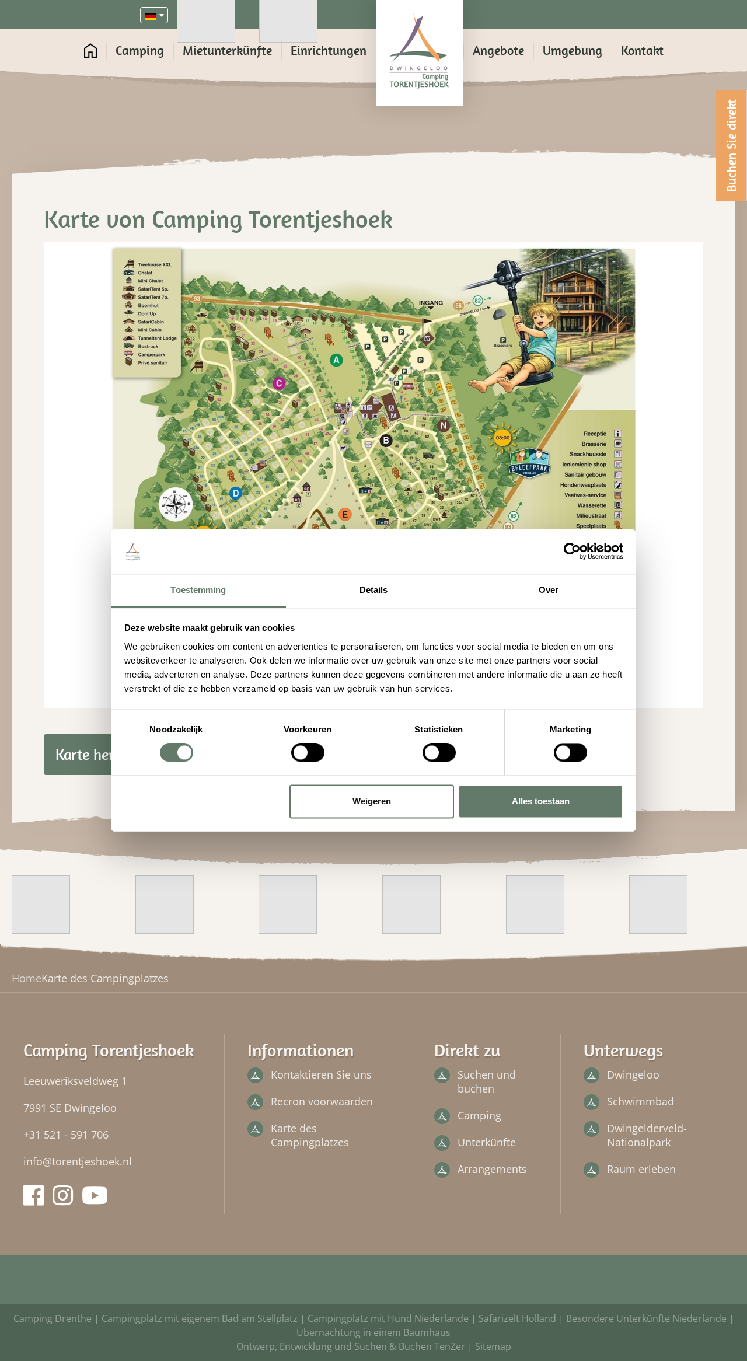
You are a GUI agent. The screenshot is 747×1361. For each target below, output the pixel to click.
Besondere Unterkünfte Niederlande (646, 1318)
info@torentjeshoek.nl (77, 1161)
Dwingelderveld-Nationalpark (647, 1135)
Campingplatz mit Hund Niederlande (388, 1318)
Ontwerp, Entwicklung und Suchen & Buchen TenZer (350, 1346)
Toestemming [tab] (198, 590)
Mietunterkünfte (227, 50)
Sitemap (493, 1346)
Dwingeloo (633, 1074)
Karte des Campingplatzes (310, 1135)
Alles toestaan (541, 801)
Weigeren (371, 801)
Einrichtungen (328, 50)
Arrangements (492, 1169)
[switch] (307, 753)
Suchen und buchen (487, 1081)
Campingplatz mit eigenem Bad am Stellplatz (200, 1318)
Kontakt (642, 50)
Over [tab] (548, 590)
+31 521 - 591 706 (66, 1135)
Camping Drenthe (52, 1318)
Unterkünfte (487, 1142)
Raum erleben (641, 1169)
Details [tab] (373, 590)
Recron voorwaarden (322, 1101)
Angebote (498, 50)
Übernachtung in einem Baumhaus (373, 1332)
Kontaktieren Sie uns (321, 1074)
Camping (140, 50)
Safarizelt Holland (517, 1318)
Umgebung (572, 50)
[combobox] (154, 15)
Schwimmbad (640, 1101)
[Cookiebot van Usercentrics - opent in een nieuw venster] (572, 551)
